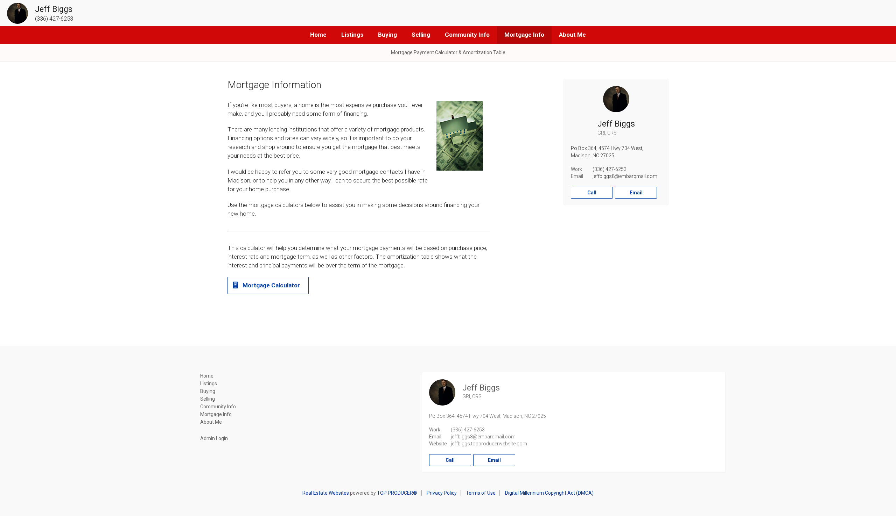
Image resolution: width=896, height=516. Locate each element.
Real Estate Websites (325, 493)
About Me (572, 34)
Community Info (467, 34)
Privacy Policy (442, 493)
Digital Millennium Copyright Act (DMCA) (549, 493)
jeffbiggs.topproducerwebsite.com (489, 443)
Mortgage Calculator (271, 285)
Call (591, 192)
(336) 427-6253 (609, 169)
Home (318, 34)
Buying (387, 34)
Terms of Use (481, 493)
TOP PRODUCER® (397, 493)
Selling (421, 34)
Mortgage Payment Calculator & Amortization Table (448, 52)
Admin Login (214, 438)
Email (636, 192)
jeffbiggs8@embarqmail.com (625, 176)
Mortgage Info (524, 34)
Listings (352, 34)
